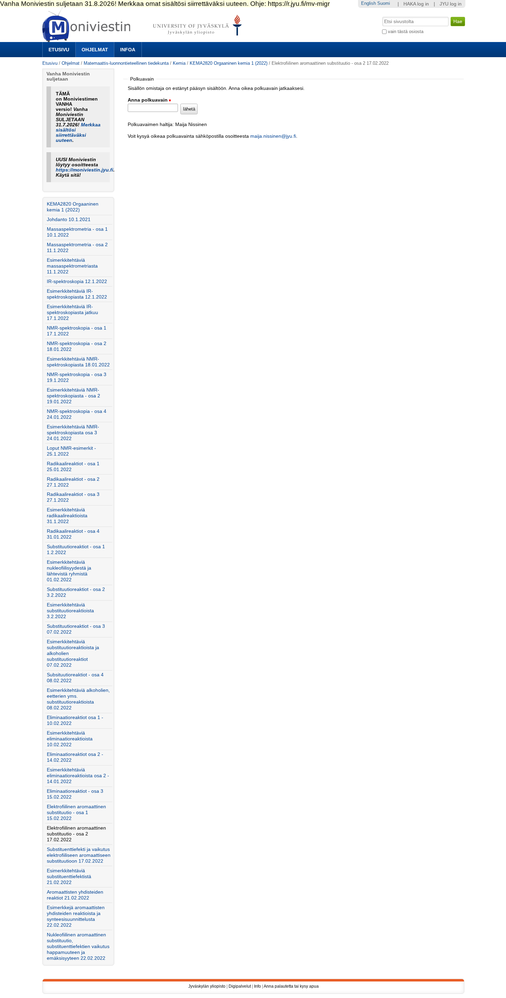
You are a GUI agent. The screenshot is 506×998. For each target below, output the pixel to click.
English (368, 3)
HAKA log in (416, 4)
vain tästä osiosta (405, 31)
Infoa (127, 49)
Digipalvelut (240, 986)
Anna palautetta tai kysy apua (291, 986)
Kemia (179, 63)
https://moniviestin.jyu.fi (84, 170)
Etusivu (59, 49)
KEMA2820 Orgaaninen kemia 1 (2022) (228, 63)
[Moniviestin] (144, 39)
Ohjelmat (95, 49)
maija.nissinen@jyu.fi (273, 136)
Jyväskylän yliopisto (206, 986)
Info (257, 986)
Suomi (383, 3)
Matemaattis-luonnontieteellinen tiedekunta (126, 63)
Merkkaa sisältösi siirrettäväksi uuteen (78, 132)
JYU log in (451, 4)
